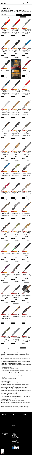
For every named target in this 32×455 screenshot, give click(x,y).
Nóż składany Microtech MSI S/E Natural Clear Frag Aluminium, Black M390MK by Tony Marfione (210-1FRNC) (26, 174)
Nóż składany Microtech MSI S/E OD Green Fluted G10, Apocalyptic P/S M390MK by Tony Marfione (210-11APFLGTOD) (6, 213)
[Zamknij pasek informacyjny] (30, 1)
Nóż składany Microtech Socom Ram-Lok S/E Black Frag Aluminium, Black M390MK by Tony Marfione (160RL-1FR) (26, 338)
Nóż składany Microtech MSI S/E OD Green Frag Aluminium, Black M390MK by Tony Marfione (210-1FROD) (16, 174)
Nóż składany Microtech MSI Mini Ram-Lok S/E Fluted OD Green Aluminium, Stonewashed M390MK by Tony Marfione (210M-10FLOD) (15, 233)
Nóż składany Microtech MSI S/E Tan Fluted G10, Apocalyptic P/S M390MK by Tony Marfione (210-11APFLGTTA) (26, 193)
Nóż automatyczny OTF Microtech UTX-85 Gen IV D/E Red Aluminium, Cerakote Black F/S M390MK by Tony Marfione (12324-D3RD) (5, 30)
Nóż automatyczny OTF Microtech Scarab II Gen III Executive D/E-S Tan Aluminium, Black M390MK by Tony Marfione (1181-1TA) (6, 50)
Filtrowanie (23, 14)
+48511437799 (5, 435)
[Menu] (31, 3)
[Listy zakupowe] (26, 3)
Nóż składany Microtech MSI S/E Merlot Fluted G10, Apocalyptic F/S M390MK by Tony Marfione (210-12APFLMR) (5, 193)
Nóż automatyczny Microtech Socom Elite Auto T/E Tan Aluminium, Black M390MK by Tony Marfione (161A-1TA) (26, 213)
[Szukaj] (24, 3)
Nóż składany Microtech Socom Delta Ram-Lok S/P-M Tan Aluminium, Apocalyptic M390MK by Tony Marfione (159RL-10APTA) (26, 111)
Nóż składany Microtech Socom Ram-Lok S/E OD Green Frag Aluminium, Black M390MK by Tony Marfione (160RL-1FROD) (5, 338)
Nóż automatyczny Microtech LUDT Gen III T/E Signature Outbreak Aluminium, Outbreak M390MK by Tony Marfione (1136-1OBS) (16, 275)
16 (19, 16)
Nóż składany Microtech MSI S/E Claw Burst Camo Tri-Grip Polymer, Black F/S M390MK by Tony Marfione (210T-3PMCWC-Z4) (5, 233)
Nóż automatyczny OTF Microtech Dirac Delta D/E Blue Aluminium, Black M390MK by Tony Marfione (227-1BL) (5, 174)
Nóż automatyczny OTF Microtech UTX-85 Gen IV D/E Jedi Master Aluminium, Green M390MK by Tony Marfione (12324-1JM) (16, 254)
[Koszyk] (28, 3)
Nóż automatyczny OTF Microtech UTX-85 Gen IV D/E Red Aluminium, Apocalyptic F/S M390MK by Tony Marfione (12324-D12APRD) (16, 30)
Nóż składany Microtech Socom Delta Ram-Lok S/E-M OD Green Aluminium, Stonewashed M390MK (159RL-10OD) (5, 254)
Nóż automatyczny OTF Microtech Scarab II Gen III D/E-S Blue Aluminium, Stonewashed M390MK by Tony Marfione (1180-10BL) (5, 91)
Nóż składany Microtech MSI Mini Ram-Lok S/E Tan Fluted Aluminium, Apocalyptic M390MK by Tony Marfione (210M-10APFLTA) (26, 233)
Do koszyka (3, 35)
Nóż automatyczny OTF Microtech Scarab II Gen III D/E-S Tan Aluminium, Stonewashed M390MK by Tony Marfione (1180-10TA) (15, 153)
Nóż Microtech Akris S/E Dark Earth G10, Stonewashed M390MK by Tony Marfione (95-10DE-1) (26, 295)
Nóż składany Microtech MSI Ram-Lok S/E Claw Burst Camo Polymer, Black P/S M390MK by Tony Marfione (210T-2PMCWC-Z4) (26, 317)
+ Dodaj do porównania (5, 57)
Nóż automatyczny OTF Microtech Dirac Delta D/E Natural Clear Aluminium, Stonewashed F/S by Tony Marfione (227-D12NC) (26, 30)
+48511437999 (5, 436)
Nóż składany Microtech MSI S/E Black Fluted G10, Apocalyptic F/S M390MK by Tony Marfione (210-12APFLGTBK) (16, 193)
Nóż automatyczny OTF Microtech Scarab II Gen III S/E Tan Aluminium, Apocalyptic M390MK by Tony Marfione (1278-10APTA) (5, 132)
